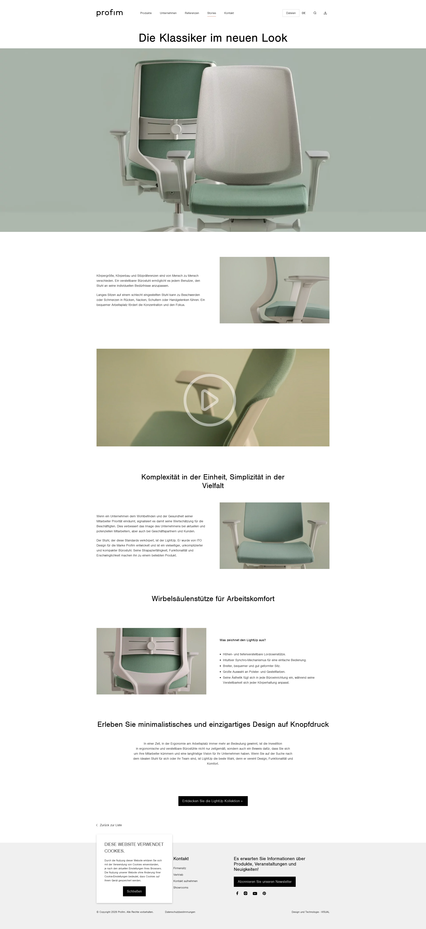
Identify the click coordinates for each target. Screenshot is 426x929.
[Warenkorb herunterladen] (325, 13)
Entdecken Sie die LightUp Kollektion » (213, 801)
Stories (211, 13)
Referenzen (192, 13)
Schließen (134, 891)
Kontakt (229, 13)
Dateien (291, 13)
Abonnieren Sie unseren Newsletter (265, 881)
